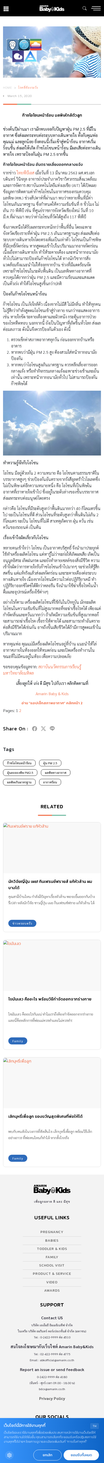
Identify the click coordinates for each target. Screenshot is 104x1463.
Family (17, 1041)
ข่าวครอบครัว (22, 923)
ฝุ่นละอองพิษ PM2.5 (20, 773)
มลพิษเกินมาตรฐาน (19, 782)
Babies (52, 1240)
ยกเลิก (47, 1455)
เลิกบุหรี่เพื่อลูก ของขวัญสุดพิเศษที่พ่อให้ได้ (45, 1116)
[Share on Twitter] (43, 728)
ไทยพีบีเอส (25, 172)
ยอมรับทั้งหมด (81, 1455)
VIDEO (52, 1282)
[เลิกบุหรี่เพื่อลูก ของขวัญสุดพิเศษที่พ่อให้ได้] (52, 1082)
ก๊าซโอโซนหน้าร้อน (19, 763)
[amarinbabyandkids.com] (51, 8)
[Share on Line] (52, 728)
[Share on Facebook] (34, 728)
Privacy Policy (52, 1398)
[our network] (6, 8)
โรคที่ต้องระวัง (28, 87)
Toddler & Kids (52, 1248)
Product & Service (52, 1273)
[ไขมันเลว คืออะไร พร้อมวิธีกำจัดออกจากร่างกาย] (52, 965)
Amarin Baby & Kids (52, 693)
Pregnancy (51, 1232)
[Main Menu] (96, 8)
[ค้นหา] (84, 8)
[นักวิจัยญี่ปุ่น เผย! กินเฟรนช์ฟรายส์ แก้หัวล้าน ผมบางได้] (52, 847)
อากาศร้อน (50, 782)
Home (7, 87)
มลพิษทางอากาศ (55, 773)
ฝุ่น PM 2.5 (50, 763)
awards (52, 1290)
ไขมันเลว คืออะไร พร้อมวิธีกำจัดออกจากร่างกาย (49, 999)
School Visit (52, 1265)
